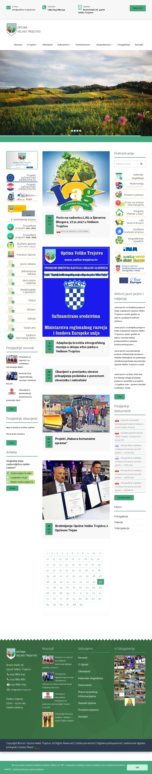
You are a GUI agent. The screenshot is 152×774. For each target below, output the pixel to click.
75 (47, 598)
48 (47, 581)
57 (47, 587)
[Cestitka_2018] (119, 657)
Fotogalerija (123, 44)
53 (80, 581)
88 (74, 604)
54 (87, 581)
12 (47, 559)
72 (87, 593)
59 (61, 587)
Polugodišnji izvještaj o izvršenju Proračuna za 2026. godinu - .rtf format (128, 461)
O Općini (31, 44)
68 (61, 593)
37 (92, 570)
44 (80, 576)
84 (47, 604)
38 (99, 570)
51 (67, 581)
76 (54, 598)
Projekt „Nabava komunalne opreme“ (75, 441)
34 (73, 570)
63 (87, 587)
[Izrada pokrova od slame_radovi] (130, 675)
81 (87, 598)
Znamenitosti (83, 44)
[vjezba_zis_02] (140, 682)
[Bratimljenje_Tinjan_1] (130, 667)
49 (54, 581)
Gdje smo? (137, 8)
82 (93, 598)
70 (74, 593)
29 (99, 564)
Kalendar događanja (90, 678)
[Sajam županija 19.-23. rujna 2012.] (130, 693)
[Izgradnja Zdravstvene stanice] (119, 696)
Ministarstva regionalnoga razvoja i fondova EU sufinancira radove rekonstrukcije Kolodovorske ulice (57, 681)
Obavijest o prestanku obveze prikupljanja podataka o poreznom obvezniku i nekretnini (79, 376)
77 (60, 598)
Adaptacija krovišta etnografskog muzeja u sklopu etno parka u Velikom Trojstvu (80, 347)
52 (74, 581)
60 (67, 587)
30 (47, 570)
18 (85, 559)
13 (54, 559)
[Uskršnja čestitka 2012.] (130, 701)
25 (73, 564)
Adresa (86, 7)
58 (54, 587)
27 (86, 564)
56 (100, 581)
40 (54, 576)
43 (73, 576)
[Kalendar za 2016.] (119, 672)
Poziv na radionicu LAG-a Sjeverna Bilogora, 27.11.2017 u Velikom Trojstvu (81, 222)
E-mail (15, 7)
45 (87, 576)
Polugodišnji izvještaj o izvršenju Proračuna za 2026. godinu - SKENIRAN (128, 486)
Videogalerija (121, 528)
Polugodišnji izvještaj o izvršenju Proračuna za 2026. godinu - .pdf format (128, 474)
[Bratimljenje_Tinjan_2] (119, 664)
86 (61, 604)
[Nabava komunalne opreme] (140, 666)
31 (54, 570)
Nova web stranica (15, 434)
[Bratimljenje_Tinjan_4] (130, 659)
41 (61, 576)
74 (99, 593)
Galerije (118, 522)
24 (66, 564)
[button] (28, 769)
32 (60, 570)
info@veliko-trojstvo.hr (23, 10)
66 (47, 593)
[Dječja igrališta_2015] (119, 680)
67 (54, 593)
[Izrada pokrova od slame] (140, 673)
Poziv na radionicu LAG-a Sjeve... (74, 231)
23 (60, 564)
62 (80, 587)
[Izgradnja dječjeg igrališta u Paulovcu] (140, 699)
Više (11, 409)
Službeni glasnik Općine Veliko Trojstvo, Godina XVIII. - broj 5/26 (129, 436)
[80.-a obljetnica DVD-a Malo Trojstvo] (140, 691)
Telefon (51, 7)
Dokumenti (63, 44)
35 (79, 570)
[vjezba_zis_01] (130, 684)
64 (93, 587)
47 (100, 576)
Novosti (18, 44)
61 (74, 587)
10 (93, 553)
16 (73, 559)
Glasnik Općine (87, 703)
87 (67, 604)
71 (80, 593)
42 (67, 576)
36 (86, 570)
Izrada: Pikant (26, 747)
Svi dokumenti (124, 497)
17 (79, 559)
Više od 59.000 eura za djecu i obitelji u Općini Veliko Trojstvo (64, 717)
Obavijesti (47, 44)
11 (100, 553)
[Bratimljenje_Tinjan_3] (140, 659)
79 (73, 598)
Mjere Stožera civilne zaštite (20, 427)
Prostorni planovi (88, 709)
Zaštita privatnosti (85, 743)
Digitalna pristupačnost (109, 743)
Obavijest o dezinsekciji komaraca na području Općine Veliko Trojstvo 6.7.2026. (56, 701)
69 (67, 593)
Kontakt (139, 44)
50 (61, 581)
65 (100, 587)
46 (93, 576)
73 (93, 593)
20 (98, 559)
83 (99, 598)
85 (54, 604)
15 (66, 559)
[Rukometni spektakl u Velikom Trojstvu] (119, 688)
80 (80, 598)
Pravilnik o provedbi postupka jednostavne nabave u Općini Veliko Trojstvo (129, 423)
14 (60, 559)
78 (67, 598)
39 (47, 576)
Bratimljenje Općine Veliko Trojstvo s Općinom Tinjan (81, 528)
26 (79, 564)
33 (66, 570)
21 (47, 564)
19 (92, 559)
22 (54, 564)
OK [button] (137, 767)
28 (92, 564)
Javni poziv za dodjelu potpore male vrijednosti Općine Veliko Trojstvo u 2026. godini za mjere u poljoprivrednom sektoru (129, 314)
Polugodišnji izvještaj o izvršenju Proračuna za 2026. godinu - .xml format (128, 449)
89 (81, 604)
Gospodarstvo (103, 44)
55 (93, 581)
